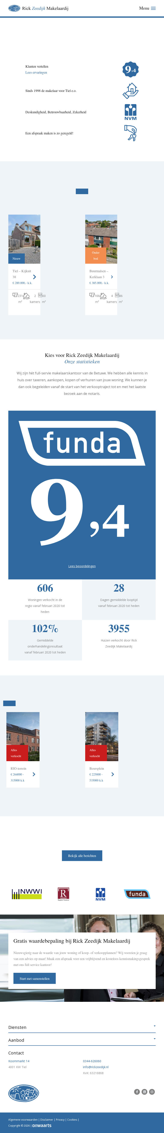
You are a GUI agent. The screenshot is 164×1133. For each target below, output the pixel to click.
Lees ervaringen (36, 72)
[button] (82, 1027)
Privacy (60, 1119)
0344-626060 (92, 1061)
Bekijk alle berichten (82, 855)
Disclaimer (46, 1119)
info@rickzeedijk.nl (95, 1067)
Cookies (72, 1119)
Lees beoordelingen (82, 566)
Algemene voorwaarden (23, 1119)
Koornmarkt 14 (18, 1061)
